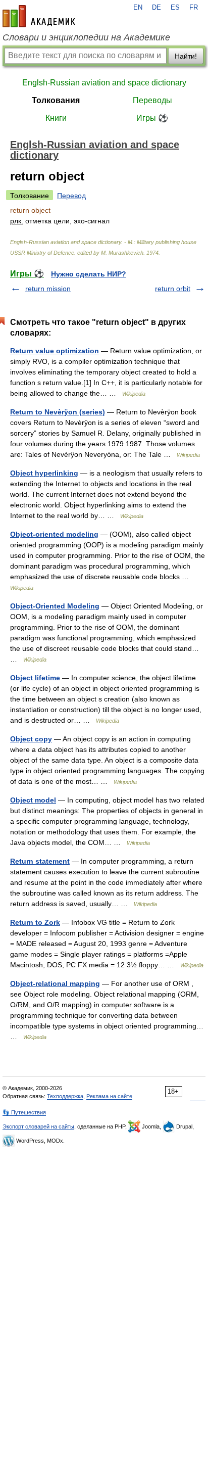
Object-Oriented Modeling (54, 606)
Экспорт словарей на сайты (38, 1126)
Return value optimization (54, 351)
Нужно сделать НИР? (88, 274)
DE (156, 7)
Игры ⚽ (152, 118)
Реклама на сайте (109, 1096)
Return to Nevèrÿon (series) (57, 412)
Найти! (186, 56)
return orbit (172, 289)
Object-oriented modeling (54, 534)
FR (193, 7)
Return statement (40, 861)
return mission (48, 289)
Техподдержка (65, 1096)
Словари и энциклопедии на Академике (86, 37)
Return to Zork (35, 922)
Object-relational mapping (55, 983)
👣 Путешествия (24, 1112)
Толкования (56, 100)
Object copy (31, 739)
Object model (33, 800)
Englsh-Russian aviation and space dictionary (104, 82)
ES (175, 7)
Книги (56, 118)
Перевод (71, 196)
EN (137, 7)
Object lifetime (35, 678)
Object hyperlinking (44, 473)
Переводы (152, 100)
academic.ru (39, 16)
